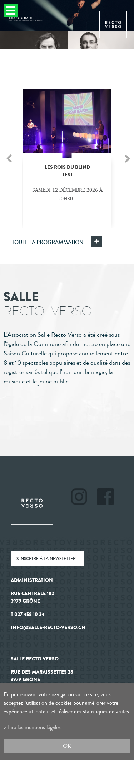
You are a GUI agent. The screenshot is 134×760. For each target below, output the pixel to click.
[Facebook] (105, 497)
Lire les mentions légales (34, 727)
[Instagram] (83, 497)
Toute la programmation (48, 242)
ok (67, 746)
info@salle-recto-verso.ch (48, 627)
